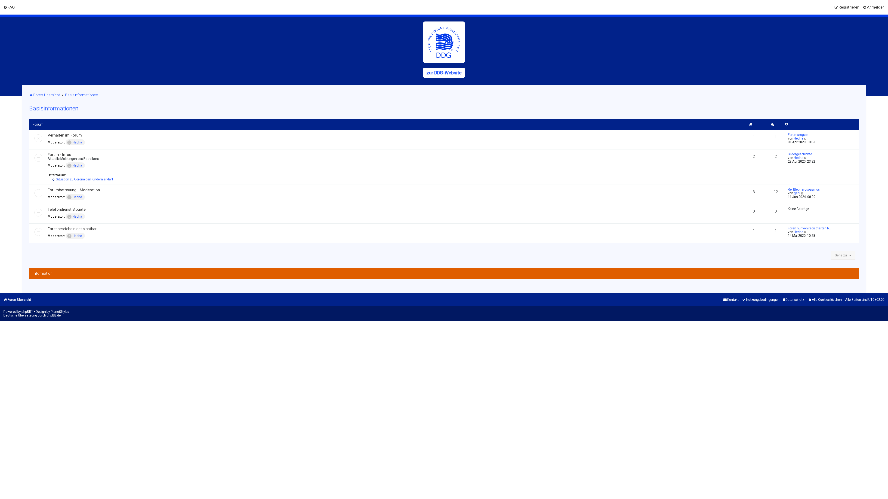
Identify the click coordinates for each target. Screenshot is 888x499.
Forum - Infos (59, 154)
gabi (797, 193)
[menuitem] (9, 7)
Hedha (77, 142)
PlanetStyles (60, 311)
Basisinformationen (53, 108)
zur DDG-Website (444, 73)
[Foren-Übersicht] (444, 42)
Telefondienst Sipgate (67, 209)
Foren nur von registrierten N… (809, 228)
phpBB (26, 311)
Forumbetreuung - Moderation (74, 190)
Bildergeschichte (800, 154)
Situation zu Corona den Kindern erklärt (84, 179)
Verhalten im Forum (65, 135)
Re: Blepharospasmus (804, 189)
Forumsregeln (798, 135)
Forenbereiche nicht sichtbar (72, 228)
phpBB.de (54, 315)
